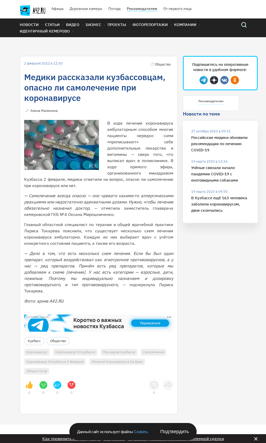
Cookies (140, 431)
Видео (72, 24)
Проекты (117, 24)
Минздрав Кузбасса (119, 352)
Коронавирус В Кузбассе (75, 352)
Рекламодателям (142, 8)
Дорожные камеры (86, 8)
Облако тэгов (36, 371)
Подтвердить (174, 431)
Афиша (57, 8)
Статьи (52, 24)
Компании (185, 24)
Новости (29, 24)
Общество (58, 341)
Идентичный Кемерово (45, 31)
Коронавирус (37, 352)
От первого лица (177, 8)
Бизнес (93, 24)
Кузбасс (34, 341)
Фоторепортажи (150, 24)
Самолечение (153, 352)
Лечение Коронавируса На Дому (117, 361)
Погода (114, 8)
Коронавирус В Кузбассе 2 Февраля (55, 361)
